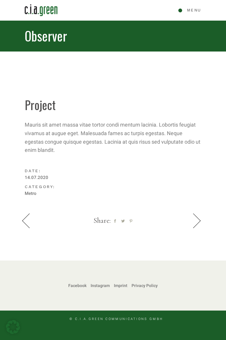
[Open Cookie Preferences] (13, 332)
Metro (30, 193)
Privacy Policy (145, 285)
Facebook (77, 285)
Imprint (120, 285)
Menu (194, 10)
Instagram (100, 285)
